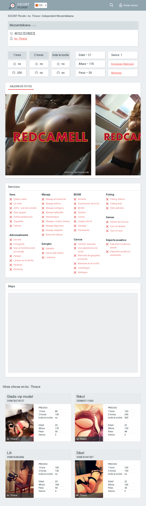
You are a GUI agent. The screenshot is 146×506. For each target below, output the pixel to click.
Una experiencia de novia (87, 250)
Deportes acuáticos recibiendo (120, 253)
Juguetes (18, 221)
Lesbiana (50, 257)
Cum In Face (116, 230)
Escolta (17, 239)
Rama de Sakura (54, 234)
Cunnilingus (84, 268)
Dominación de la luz (88, 203)
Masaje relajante (54, 230)
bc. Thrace (34, 16)
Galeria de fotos (21, 86)
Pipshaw (18, 264)
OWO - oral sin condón (25, 208)
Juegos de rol (85, 221)
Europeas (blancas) (122, 64)
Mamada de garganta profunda (89, 257)
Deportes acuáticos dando (120, 246)
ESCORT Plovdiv (17, 16)
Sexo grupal (20, 212)
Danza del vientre (54, 253)
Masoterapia (52, 217)
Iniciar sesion (131, 5)
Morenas (116, 72)
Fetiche (17, 225)
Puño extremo (117, 208)
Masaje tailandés (54, 212)
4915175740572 (24, 33)
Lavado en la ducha (23, 260)
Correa (81, 217)
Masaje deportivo (55, 225)
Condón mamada (87, 244)
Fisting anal (116, 203)
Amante (82, 199)
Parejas (17, 256)
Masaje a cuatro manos (58, 221)
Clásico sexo (20, 199)
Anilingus (82, 272)
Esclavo (82, 212)
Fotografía (19, 244)
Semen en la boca (119, 221)
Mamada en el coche (88, 263)
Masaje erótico (53, 203)
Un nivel (18, 203)
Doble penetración (23, 217)
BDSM (81, 208)
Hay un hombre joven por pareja (24, 250)
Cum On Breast (117, 226)
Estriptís (50, 248)
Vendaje (82, 225)
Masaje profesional (56, 199)
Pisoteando (84, 230)
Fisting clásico (117, 199)
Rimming (18, 269)
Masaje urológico (55, 208)
